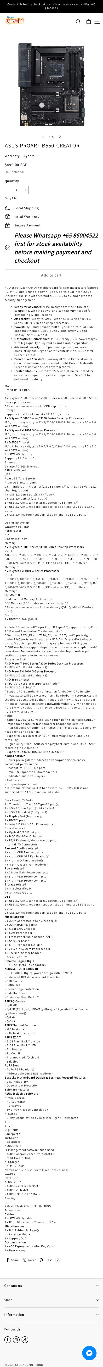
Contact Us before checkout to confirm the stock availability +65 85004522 (51, 6)
